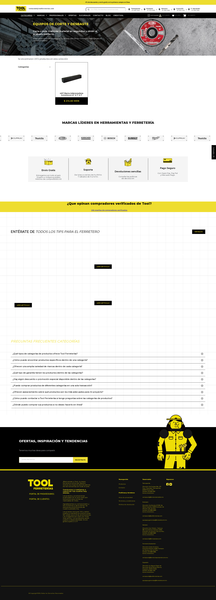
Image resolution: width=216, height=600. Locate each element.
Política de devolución (126, 504)
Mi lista (177, 15)
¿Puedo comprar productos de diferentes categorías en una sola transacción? (52, 385)
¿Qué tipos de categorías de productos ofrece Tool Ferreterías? (45, 353)
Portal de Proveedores (41, 493)
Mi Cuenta (166, 15)
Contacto (122, 487)
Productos (122, 484)
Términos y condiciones (127, 501)
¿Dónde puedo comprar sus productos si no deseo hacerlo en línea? (47, 404)
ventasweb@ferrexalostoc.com (151, 539)
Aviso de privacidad (125, 497)
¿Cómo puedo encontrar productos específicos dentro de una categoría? (50, 360)
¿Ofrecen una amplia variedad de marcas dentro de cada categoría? (47, 366)
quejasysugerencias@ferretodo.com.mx (153, 520)
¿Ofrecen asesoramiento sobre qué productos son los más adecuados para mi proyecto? (58, 392)
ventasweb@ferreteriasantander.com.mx (153, 557)
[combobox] (106, 10)
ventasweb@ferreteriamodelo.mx (153, 497)
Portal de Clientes (39, 499)
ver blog (198, 232)
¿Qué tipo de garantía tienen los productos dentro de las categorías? (48, 373)
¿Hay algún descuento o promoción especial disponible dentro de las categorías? (54, 379)
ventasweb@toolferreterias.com (152, 516)
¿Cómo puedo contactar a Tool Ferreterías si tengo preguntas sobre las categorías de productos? (62, 398)
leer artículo (23, 305)
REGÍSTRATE (80, 460)
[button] (28, 15)
